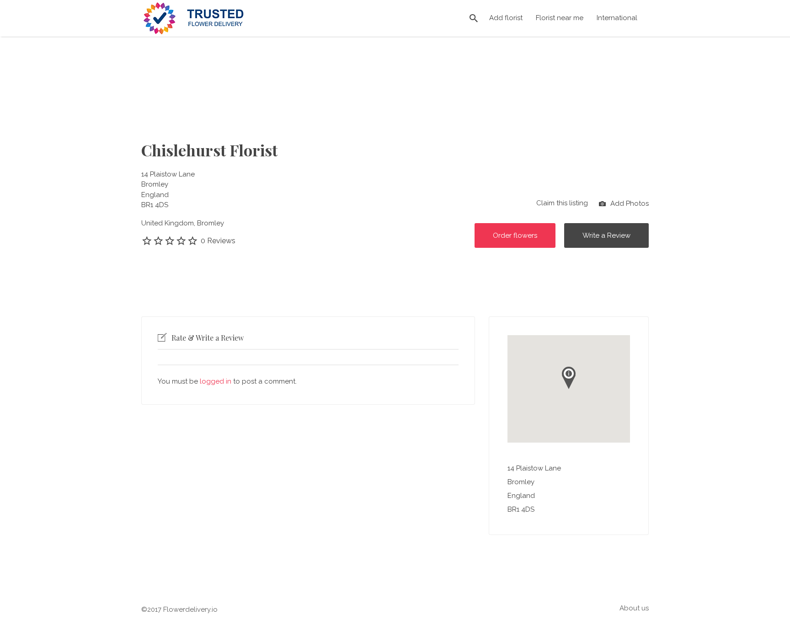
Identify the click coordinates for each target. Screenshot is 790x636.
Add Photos (629, 203)
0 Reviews (218, 240)
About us (634, 608)
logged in (215, 381)
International (617, 18)
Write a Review (606, 235)
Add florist (506, 18)
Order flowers (515, 235)
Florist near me (559, 18)
